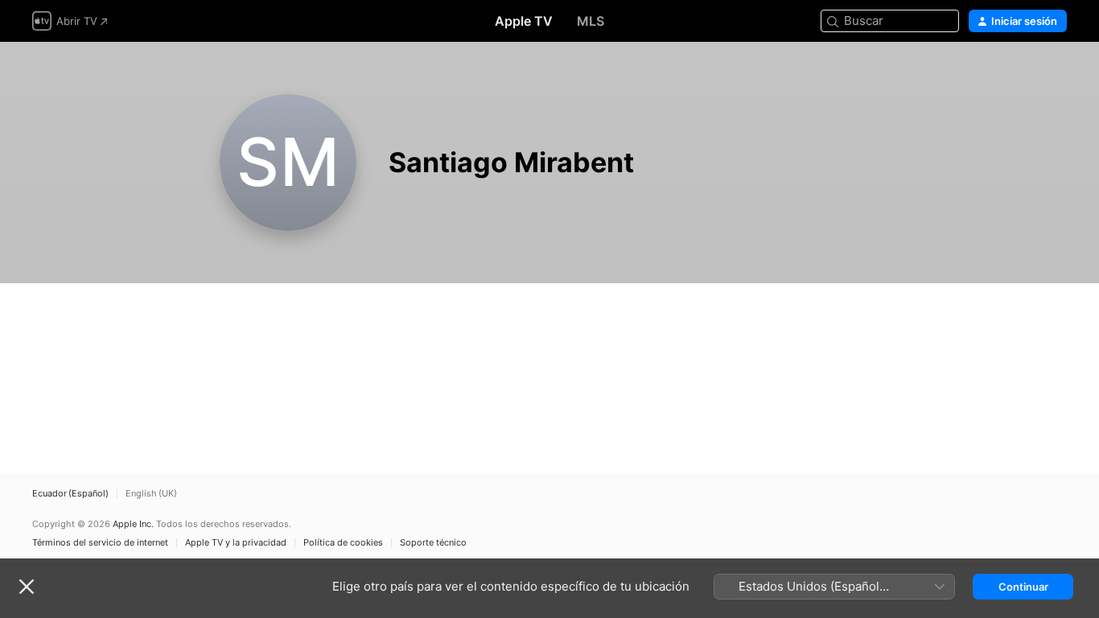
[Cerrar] (26, 586)
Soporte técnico (433, 542)
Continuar (1023, 586)
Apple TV (524, 21)
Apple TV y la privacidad (235, 542)
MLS (590, 21)
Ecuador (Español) (70, 493)
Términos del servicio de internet (100, 542)
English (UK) (151, 493)
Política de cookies (343, 542)
